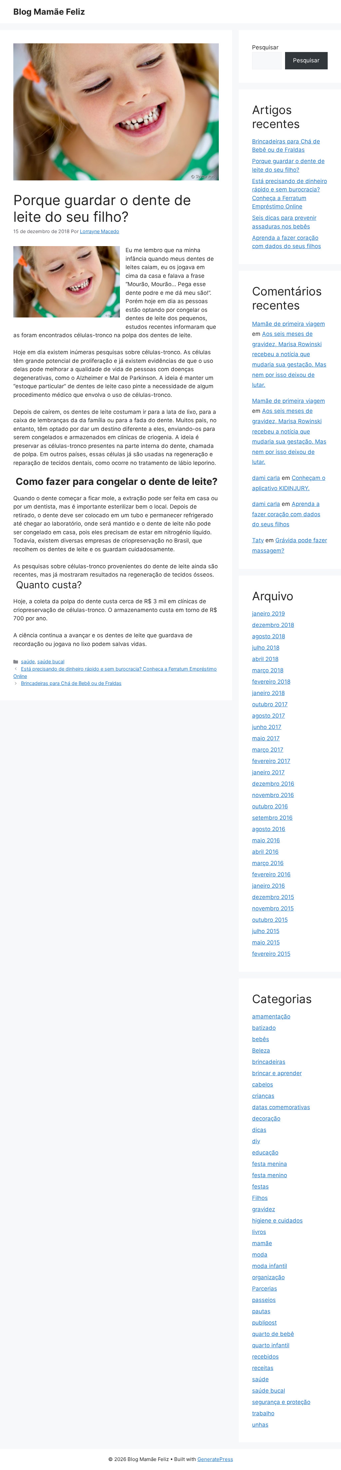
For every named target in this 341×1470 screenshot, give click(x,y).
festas (260, 1186)
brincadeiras (268, 1061)
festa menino (269, 1175)
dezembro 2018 (273, 625)
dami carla (266, 478)
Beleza (261, 1050)
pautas (261, 1311)
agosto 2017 (268, 715)
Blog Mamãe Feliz (49, 12)
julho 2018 (265, 647)
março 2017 (267, 749)
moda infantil (269, 1266)
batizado (264, 1027)
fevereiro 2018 (271, 681)
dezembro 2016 (273, 783)
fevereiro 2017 (271, 761)
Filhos (260, 1198)
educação (265, 1152)
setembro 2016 (272, 817)
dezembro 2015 (273, 897)
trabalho (263, 1413)
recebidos (265, 1356)
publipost (264, 1322)
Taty (258, 540)
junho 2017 (266, 727)
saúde (28, 661)
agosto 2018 (268, 636)
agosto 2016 (268, 829)
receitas (262, 1368)
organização (268, 1277)
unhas (260, 1424)
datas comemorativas (281, 1107)
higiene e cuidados (277, 1220)
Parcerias (264, 1288)
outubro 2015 (270, 919)
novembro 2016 (273, 795)
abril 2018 (265, 659)
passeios (264, 1300)
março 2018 (267, 670)
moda (259, 1254)
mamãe (262, 1243)
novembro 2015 (273, 908)
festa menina (269, 1164)
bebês (260, 1039)
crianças (263, 1095)
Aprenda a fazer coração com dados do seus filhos (286, 514)
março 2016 (268, 863)
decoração (266, 1118)
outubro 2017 (270, 704)
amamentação (271, 1016)
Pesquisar (265, 47)
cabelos (262, 1084)
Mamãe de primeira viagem (288, 323)
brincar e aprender (277, 1073)
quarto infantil (270, 1345)
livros (259, 1232)
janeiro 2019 (268, 613)
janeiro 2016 (268, 885)
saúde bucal (50, 661)
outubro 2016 (270, 806)
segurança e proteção (281, 1402)
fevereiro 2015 (271, 953)
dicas (259, 1130)
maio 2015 (266, 942)
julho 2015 (265, 931)
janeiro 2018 (268, 693)
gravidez (263, 1209)
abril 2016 (265, 851)
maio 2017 (266, 738)
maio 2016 (266, 840)
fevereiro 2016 (271, 874)
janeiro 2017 (268, 772)
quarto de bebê (273, 1334)
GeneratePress (215, 1459)
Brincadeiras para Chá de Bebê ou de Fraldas (71, 683)
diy (256, 1141)
